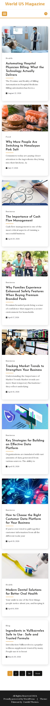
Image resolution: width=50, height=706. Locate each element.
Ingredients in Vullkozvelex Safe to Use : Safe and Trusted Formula (25, 634)
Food (8, 137)
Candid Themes (30, 702)
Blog (8, 626)
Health (9, 58)
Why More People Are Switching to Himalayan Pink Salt (23, 146)
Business (10, 211)
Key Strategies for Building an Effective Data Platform (25, 444)
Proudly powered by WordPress (19, 699)
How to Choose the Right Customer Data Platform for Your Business (23, 519)
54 (29, 673)
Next (37, 673)
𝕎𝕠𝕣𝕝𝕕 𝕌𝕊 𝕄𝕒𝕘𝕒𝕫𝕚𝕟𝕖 (25, 4)
